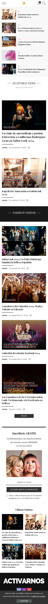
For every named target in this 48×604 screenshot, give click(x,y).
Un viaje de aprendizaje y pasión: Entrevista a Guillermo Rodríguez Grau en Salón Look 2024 (23, 136)
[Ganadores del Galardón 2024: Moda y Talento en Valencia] (24, 288)
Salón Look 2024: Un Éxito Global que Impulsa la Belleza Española (21, 261)
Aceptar (24, 601)
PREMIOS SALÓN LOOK (14, 179)
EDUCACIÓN (9, 172)
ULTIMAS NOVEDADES (13, 185)
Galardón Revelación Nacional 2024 (21, 353)
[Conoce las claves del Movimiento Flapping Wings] (9, 41)
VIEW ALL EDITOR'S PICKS (24, 88)
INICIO (6, 174)
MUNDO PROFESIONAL (21, 174)
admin (4, 147)
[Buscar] (43, 3)
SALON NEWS (30, 347)
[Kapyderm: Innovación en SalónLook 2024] (9, 14)
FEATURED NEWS (24, 83)
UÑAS (27, 185)
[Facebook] (19, 590)
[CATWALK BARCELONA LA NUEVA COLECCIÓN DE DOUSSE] (9, 28)
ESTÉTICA (20, 172)
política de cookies (38, 596)
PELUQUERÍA (9, 127)
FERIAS (39, 172)
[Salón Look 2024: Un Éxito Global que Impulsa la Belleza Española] (24, 241)
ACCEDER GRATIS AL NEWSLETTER (24, 489)
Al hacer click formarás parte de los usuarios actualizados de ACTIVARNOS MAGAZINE (25, 496)
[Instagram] (24, 590)
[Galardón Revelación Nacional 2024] (24, 335)
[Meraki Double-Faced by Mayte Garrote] (9, 55)
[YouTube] (29, 590)
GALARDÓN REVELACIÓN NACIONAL (20, 344)
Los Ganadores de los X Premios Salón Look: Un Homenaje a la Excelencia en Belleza (22, 400)
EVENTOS (30, 172)
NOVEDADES (9, 177)
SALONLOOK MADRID (13, 182)
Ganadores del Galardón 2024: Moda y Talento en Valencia (22, 308)
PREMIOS (33, 385)
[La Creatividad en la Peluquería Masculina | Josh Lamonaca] (9, 69)
